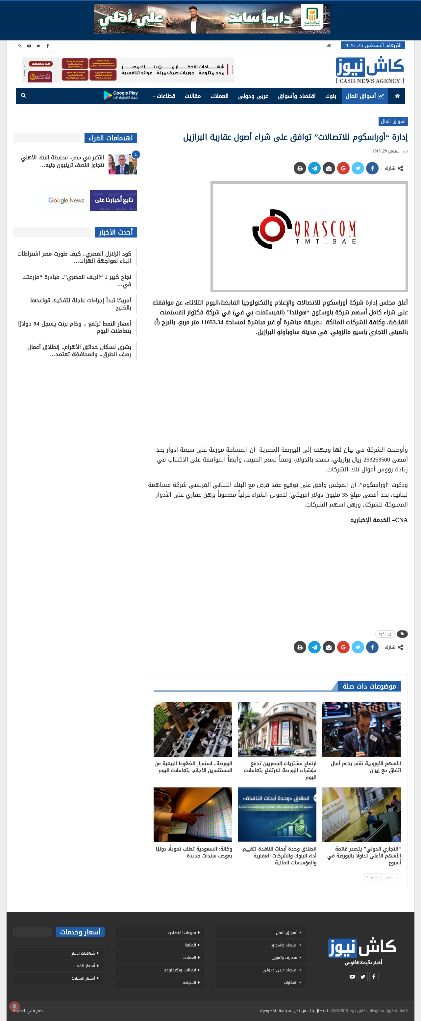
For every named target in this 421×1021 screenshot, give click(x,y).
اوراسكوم (385, 634)
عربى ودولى (253, 96)
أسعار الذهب (84, 965)
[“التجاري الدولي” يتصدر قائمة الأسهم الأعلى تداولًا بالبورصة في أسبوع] (361, 814)
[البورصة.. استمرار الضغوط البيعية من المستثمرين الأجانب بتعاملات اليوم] (193, 729)
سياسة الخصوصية (275, 1010)
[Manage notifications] (14, 1006)
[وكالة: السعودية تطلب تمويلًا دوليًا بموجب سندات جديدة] (193, 814)
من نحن (300, 1010)
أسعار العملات (83, 978)
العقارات (290, 982)
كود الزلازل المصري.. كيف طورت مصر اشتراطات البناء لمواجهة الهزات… (74, 257)
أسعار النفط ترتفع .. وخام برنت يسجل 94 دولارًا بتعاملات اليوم (74, 327)
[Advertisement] (277, 389)
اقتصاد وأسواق (297, 96)
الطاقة (190, 945)
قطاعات (166, 96)
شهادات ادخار (83, 953)
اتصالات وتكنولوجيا (179, 970)
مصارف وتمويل (284, 957)
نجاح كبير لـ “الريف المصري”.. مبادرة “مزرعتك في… (76, 280)
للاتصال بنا (319, 1010)
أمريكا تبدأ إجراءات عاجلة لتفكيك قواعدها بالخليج (80, 304)
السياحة (189, 982)
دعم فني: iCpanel (28, 1010)
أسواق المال (361, 96)
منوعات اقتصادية (181, 932)
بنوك (330, 96)
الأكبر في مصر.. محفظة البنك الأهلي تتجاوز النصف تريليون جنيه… (62, 161)
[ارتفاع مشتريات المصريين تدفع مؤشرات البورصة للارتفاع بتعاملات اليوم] (277, 729)
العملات (219, 96)
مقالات (193, 96)
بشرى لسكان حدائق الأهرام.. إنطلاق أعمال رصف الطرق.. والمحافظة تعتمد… (79, 350)
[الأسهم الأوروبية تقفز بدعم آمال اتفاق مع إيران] (361, 729)
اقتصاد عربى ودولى (280, 970)
